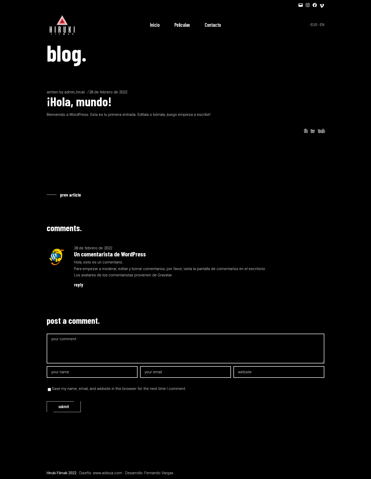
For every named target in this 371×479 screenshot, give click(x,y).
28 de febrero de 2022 (108, 92)
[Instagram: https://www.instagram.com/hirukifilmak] (307, 5)
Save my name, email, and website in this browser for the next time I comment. (119, 388)
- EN (321, 25)
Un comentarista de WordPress (110, 254)
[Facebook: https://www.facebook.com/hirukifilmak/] (314, 5)
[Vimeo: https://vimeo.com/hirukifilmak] (321, 5)
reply (78, 284)
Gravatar (165, 275)
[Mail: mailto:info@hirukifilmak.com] (300, 5)
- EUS (313, 25)
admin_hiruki (74, 92)
